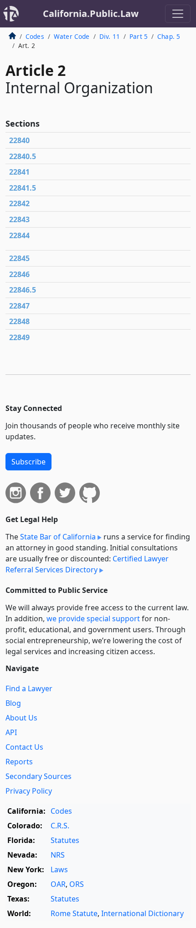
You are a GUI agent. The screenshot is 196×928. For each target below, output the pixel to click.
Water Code (72, 36)
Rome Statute (74, 913)
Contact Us (24, 747)
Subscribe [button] (28, 462)
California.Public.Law (91, 13)
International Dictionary (142, 913)
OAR (58, 884)
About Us (21, 718)
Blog (13, 703)
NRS (58, 855)
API (11, 732)
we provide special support (93, 618)
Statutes (65, 840)
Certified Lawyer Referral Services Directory (87, 564)
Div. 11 (109, 36)
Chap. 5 (168, 36)
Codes (35, 36)
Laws (59, 869)
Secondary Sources (38, 776)
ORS (76, 884)
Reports (19, 762)
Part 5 (138, 36)
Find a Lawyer (28, 688)
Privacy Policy (28, 791)
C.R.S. (60, 826)
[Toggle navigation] (178, 14)
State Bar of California (58, 537)
